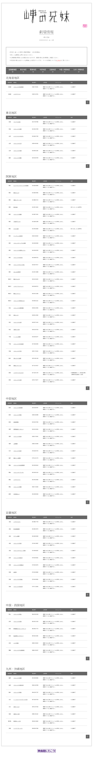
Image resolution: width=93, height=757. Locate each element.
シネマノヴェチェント (19, 286)
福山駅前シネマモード (19, 635)
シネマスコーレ (17, 479)
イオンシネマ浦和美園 (19, 308)
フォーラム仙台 (17, 121)
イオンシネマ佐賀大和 (19, 685)
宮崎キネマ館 (17, 714)
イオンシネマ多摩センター (20, 250)
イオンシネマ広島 (18, 621)
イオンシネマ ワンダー (19, 472)
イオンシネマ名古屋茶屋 (19, 465)
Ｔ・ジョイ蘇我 (17, 336)
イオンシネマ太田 (18, 380)
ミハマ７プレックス (18, 728)
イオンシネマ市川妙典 (19, 344)
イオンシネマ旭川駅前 (19, 86)
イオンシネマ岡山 (18, 614)
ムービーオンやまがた (19, 136)
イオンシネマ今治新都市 (19, 650)
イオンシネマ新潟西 (18, 407)
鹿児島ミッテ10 (17, 721)
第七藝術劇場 (17, 529)
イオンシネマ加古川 (18, 557)
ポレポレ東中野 (17, 272)
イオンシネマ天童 (18, 150)
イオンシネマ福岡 (18, 678)
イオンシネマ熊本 (18, 692)
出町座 (15, 572)
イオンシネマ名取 (18, 129)
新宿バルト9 (16, 192)
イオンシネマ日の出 (18, 257)
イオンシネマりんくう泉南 (20, 550)
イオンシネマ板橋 (18, 214)
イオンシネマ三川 (18, 143)
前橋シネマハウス (18, 365)
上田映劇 (16, 443)
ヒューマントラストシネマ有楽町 (21, 185)
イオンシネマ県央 (18, 414)
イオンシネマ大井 (18, 322)
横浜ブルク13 (17, 279)
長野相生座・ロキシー (19, 429)
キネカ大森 (16, 228)
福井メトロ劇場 (17, 458)
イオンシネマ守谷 (18, 351)
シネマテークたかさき (19, 372)
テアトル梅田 (17, 536)
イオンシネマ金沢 (18, 450)
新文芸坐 (16, 207)
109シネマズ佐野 (17, 358)
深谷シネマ (16, 315)
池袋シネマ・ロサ (18, 200)
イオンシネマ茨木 (18, 543)
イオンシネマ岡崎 (18, 486)
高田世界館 (16, 422)
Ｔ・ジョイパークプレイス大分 (21, 699)
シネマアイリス (17, 94)
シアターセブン (17, 521)
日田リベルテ (17, 706)
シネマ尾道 (16, 643)
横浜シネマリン (17, 293)
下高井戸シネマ (17, 221)
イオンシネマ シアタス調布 (20, 243)
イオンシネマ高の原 (18, 586)
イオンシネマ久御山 (18, 579)
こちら (58, 60)
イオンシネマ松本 (18, 436)
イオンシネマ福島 (18, 157)
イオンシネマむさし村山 (19, 264)
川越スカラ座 (17, 329)
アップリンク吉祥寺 (18, 236)
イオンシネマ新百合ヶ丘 (19, 300)
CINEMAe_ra (16, 494)
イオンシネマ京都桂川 (19, 565)
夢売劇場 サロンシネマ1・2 (20, 628)
